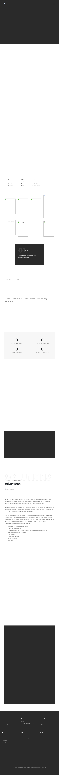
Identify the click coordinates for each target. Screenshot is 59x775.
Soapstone (36, 182)
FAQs (41, 724)
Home (41, 722)
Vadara (23, 184)
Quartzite (36, 184)
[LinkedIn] (46, 736)
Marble (10, 182)
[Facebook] (41, 736)
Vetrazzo (36, 180)
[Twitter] (44, 736)
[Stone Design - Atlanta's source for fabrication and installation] (11, 3)
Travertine (11, 184)
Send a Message (25, 738)
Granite (10, 180)
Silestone (23, 182)
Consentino (37, 186)
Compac (49, 182)
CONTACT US (15, 167)
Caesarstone (50, 180)
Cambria (10, 186)
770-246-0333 (27, 723)
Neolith (23, 186)
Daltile (22, 180)
